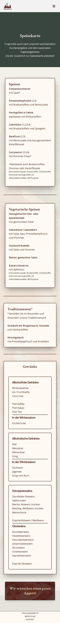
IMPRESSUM (30, 616)
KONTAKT (30, 619)
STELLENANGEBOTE (30, 613)
